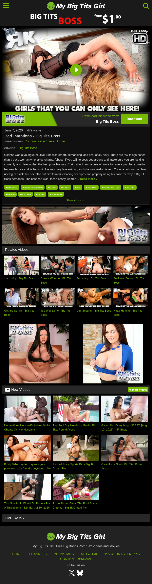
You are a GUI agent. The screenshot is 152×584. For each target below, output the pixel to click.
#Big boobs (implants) (33, 187)
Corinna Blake (35, 141)
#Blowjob (65, 187)
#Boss (77, 187)
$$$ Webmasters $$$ (122, 554)
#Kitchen (40, 194)
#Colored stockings (110, 187)
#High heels (25, 194)
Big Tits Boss (28, 148)
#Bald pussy (11, 187)
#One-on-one (56, 194)
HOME (17, 554)
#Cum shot (130, 187)
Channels (38, 554)
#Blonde (52, 187)
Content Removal (76, 559)
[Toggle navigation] (6, 6)
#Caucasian (91, 187)
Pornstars (64, 554)
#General (10, 194)
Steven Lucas (56, 141)
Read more (87, 179)
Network (89, 554)
